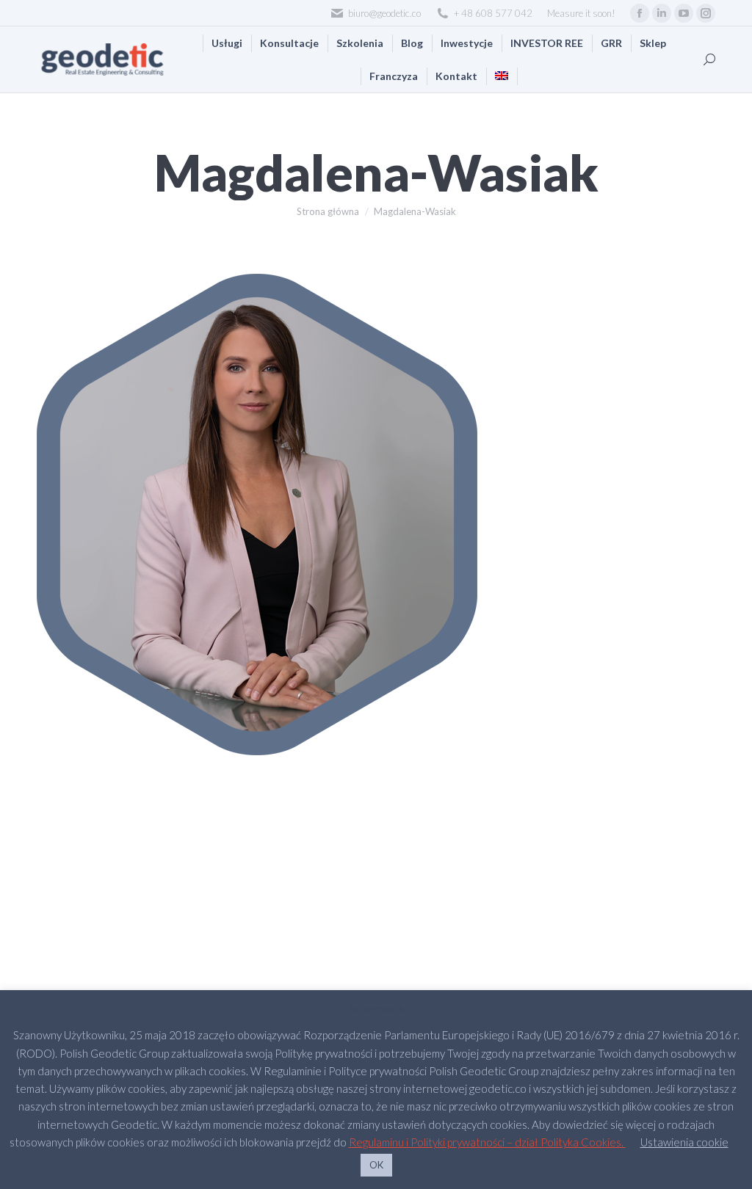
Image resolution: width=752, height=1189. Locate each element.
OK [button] (376, 1165)
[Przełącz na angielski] (502, 76)
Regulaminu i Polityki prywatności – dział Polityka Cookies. (487, 1142)
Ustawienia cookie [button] (684, 1142)
